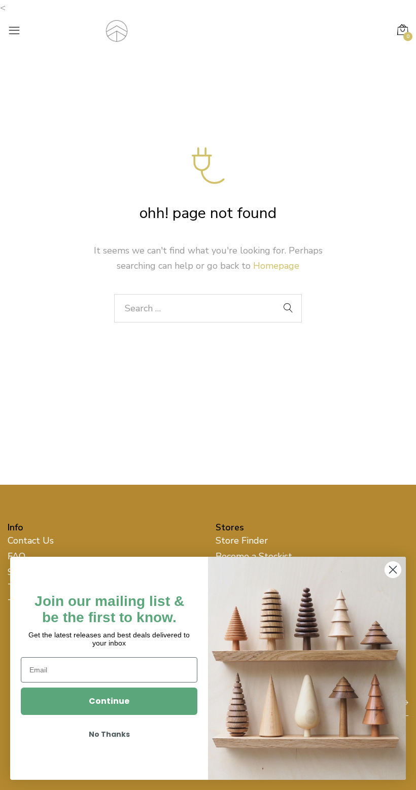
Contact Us (31, 540)
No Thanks (109, 734)
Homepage (276, 266)
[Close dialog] (393, 570)
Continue (109, 701)
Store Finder (242, 540)
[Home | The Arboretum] (116, 30)
